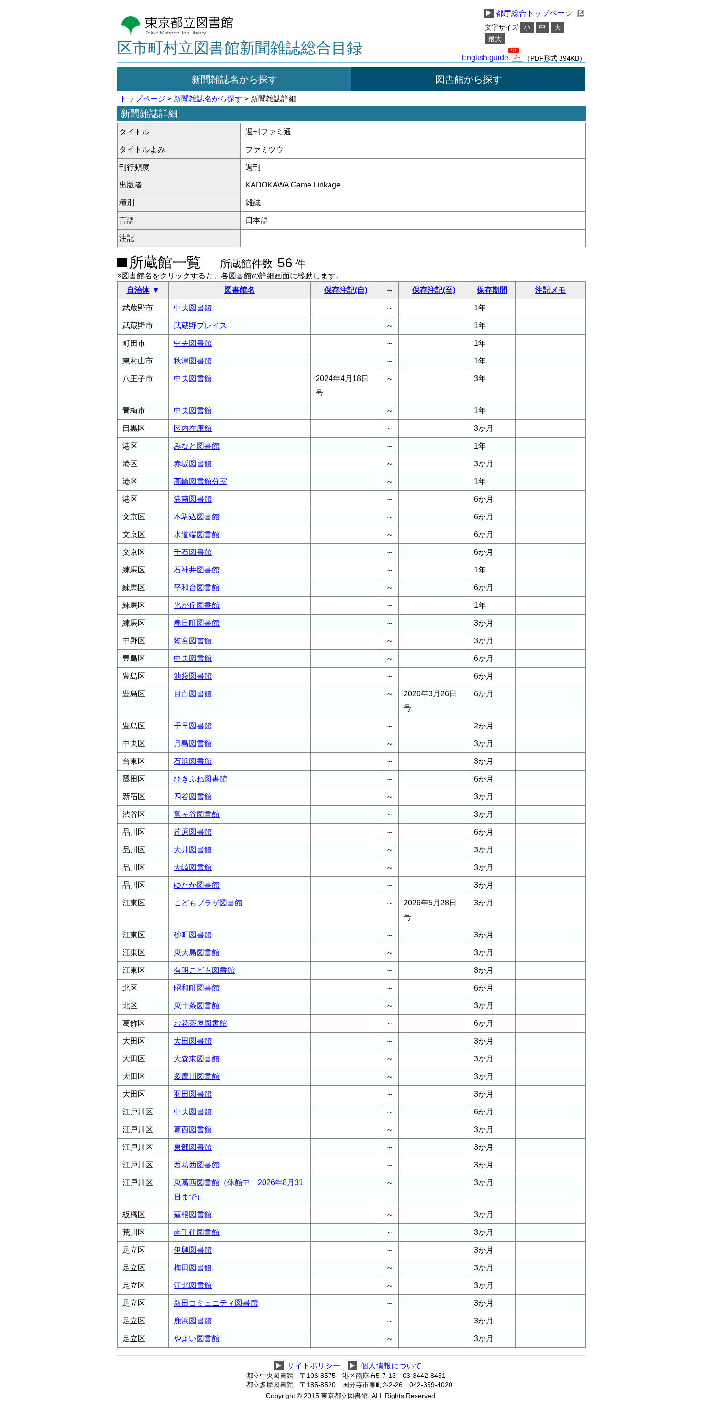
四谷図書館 (193, 797)
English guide (484, 58)
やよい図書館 (197, 1338)
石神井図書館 (197, 570)
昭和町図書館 (197, 988)
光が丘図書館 (197, 605)
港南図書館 (193, 499)
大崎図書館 (193, 867)
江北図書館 (193, 1285)
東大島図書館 (197, 952)
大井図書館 (193, 850)
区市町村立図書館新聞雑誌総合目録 (239, 47)
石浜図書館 (193, 761)
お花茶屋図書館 (200, 1023)
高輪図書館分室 (200, 481)
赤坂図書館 (193, 464)
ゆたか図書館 (197, 885)
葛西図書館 (193, 1129)
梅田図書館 (193, 1268)
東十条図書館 (197, 1006)
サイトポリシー (314, 1366)
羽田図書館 (193, 1094)
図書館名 (239, 290)
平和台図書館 (197, 587)
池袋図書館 (193, 676)
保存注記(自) (345, 290)
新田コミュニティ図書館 (216, 1303)
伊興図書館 (193, 1250)
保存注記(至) (433, 290)
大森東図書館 (197, 1059)
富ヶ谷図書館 (197, 814)
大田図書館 (193, 1041)
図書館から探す (468, 79)
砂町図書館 (193, 935)
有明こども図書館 (204, 970)
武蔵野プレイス (200, 325)
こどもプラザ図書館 (208, 903)
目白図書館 (193, 694)
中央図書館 (193, 308)
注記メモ (550, 290)
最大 (495, 39)
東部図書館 (193, 1147)
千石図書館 (193, 552)
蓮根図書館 (193, 1215)
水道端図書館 (197, 534)
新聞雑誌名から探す (234, 79)
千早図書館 (193, 726)
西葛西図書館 (197, 1165)
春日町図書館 (197, 623)
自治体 (138, 290)
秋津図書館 (193, 361)
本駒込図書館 (197, 517)
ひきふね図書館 (200, 779)
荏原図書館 (193, 832)
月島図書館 (193, 743)
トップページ (142, 99)
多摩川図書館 (197, 1076)
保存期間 (492, 290)
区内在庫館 (193, 428)
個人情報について (391, 1366)
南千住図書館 (197, 1232)
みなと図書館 (197, 446)
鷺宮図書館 (193, 641)
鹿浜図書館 (193, 1321)
